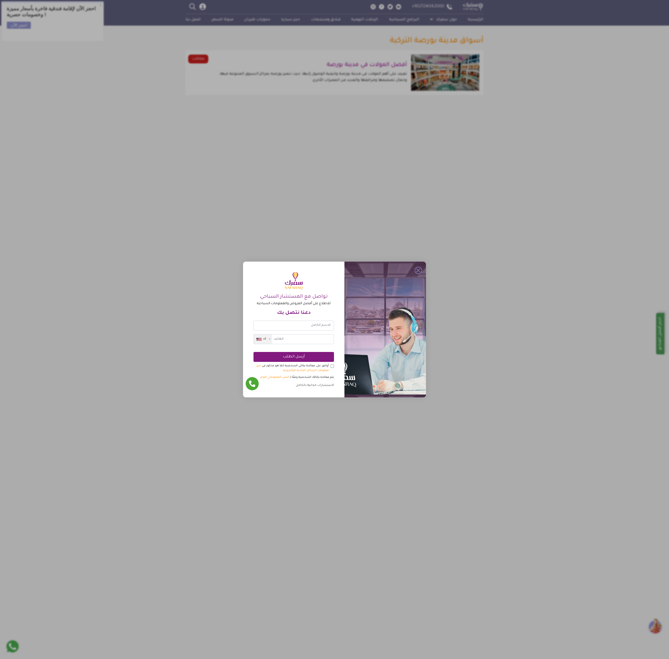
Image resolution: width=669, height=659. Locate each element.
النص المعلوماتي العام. (274, 377)
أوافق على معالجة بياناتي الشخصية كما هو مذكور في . (292, 368)
